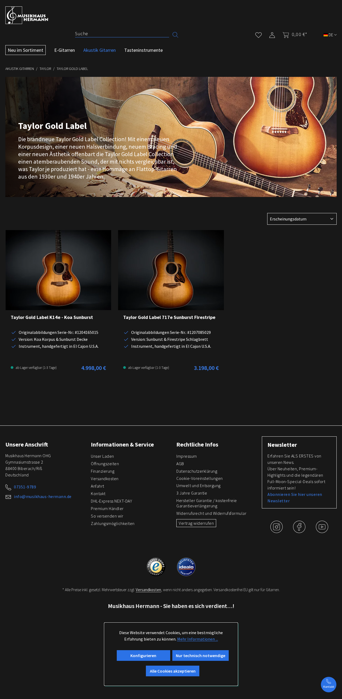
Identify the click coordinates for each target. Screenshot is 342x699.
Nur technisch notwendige (200, 655)
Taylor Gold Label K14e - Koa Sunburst (52, 317)
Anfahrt (97, 486)
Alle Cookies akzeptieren (173, 671)
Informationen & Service (122, 444)
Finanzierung (102, 471)
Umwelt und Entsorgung (198, 485)
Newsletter (282, 444)
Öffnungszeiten (105, 463)
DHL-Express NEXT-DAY (111, 501)
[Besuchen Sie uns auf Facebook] (300, 531)
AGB (180, 463)
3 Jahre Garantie (191, 493)
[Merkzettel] (258, 34)
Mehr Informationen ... (197, 639)
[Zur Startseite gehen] (26, 15)
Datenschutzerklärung (196, 471)
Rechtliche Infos (197, 444)
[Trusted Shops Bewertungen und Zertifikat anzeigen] (156, 566)
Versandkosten (105, 478)
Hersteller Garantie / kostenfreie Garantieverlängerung (206, 503)
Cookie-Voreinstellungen (199, 478)
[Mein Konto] (272, 34)
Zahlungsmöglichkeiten (113, 523)
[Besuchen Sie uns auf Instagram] (277, 531)
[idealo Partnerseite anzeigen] (186, 566)
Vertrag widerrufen (196, 523)
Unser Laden (102, 456)
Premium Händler (107, 508)
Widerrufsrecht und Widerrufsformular (211, 513)
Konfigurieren (143, 655)
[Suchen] (175, 34)
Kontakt (98, 493)
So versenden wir (107, 516)
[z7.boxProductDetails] (58, 270)
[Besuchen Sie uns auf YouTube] (322, 531)
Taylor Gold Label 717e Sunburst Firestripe (169, 317)
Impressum (186, 456)
